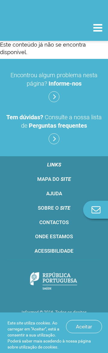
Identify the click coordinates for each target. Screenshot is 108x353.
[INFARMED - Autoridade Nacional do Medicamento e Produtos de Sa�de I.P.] (36, 27)
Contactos (54, 222)
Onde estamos (54, 236)
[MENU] (98, 29)
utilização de (38, 347)
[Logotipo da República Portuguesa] (54, 281)
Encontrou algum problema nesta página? (54, 79)
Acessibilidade (54, 251)
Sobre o (54, 208)
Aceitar (84, 327)
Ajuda (54, 193)
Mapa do (54, 179)
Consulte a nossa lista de (54, 121)
